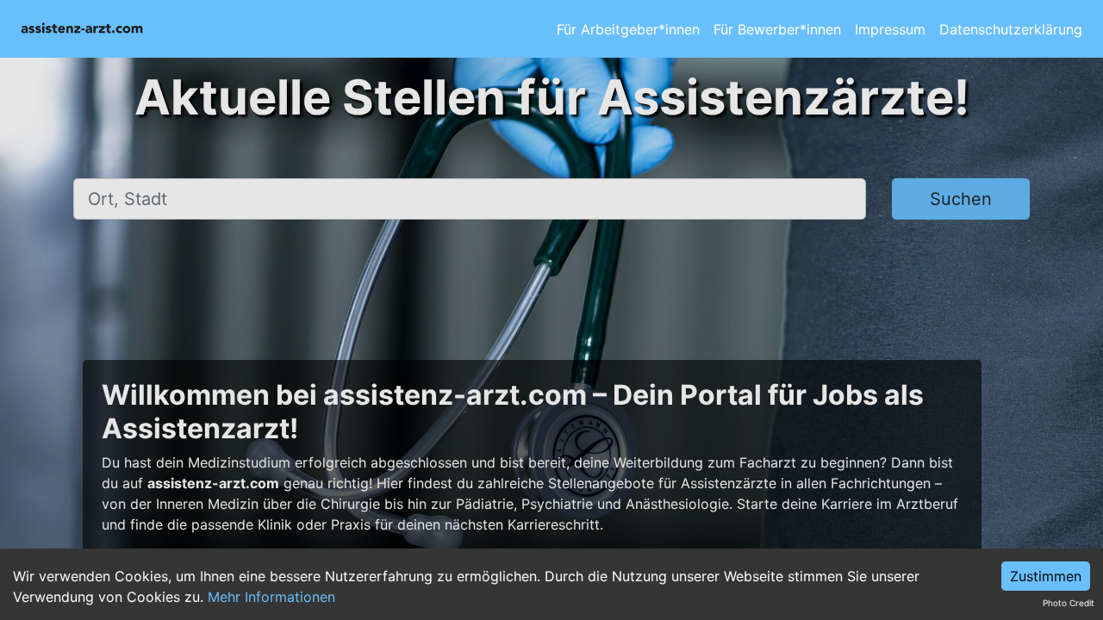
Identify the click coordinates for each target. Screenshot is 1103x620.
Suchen (961, 199)
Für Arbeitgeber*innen (628, 29)
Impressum (890, 29)
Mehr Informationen (271, 596)
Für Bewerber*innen (777, 29)
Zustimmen (1045, 576)
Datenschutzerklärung (1010, 29)
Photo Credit (1068, 603)
